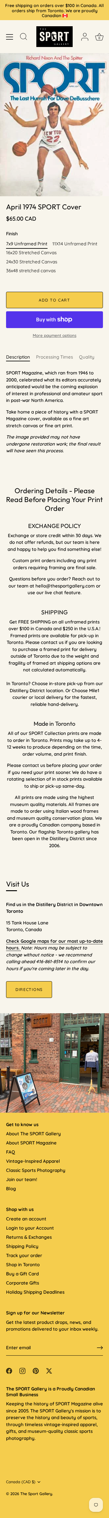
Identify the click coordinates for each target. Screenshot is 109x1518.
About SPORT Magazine (31, 1143)
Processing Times (54, 357)
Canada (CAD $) (20, 1482)
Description (18, 357)
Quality (86, 357)
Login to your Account (30, 1228)
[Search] (23, 37)
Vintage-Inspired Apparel (33, 1161)
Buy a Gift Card (22, 1274)
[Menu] (9, 37)
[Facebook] (9, 1370)
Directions (29, 989)
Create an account (26, 1219)
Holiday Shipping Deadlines (35, 1292)
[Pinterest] (36, 1370)
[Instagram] (22, 1370)
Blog (11, 1188)
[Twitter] (49, 1370)
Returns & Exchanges (29, 1237)
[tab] (21, 357)
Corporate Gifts (22, 1283)
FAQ (10, 1152)
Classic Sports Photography (35, 1170)
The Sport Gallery (36, 1493)
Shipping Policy (22, 1246)
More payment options (54, 335)
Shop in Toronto (23, 1264)
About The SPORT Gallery (33, 1134)
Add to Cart (54, 300)
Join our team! (21, 1179)
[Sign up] (100, 1348)
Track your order (24, 1255)
